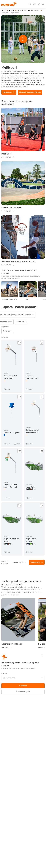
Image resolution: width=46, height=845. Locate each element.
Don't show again (23, 692)
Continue (23, 686)
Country (4, 673)
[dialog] (23, 422)
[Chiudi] (42, 655)
